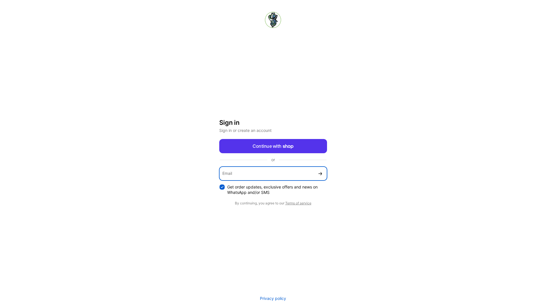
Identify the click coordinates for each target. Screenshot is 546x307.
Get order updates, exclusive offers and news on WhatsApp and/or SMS (272, 189)
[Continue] (320, 174)
